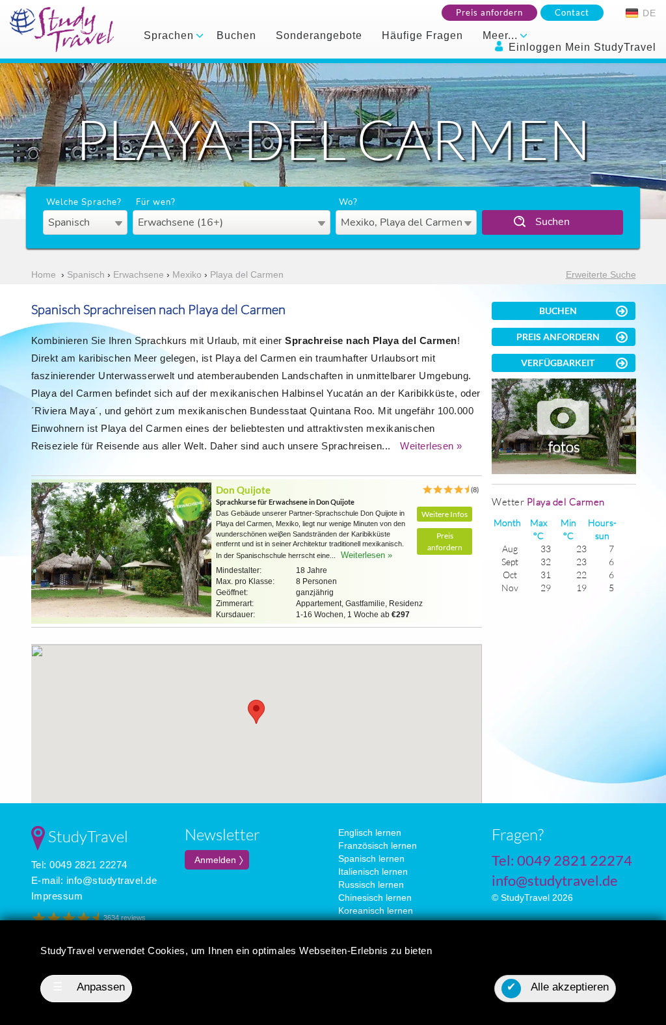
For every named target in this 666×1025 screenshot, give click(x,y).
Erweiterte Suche (601, 274)
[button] (256, 712)
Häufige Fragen (422, 35)
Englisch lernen (369, 832)
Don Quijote (243, 490)
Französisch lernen (377, 845)
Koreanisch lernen (375, 910)
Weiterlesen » (431, 445)
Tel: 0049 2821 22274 (79, 864)
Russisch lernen (371, 884)
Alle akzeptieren (558, 987)
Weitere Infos (444, 514)
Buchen (236, 35)
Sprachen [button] (170, 35)
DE (647, 13)
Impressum (57, 895)
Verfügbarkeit (557, 362)
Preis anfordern (489, 12)
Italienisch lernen (373, 871)
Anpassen (89, 987)
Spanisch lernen (371, 858)
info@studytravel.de (111, 880)
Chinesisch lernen (375, 897)
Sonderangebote (319, 35)
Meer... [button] (502, 35)
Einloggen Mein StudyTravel (580, 47)
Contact (572, 12)
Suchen (552, 222)
